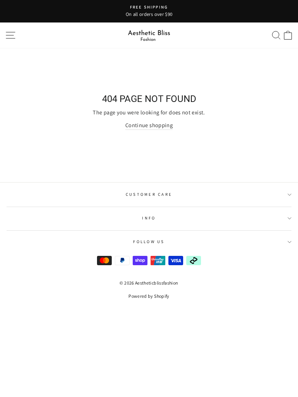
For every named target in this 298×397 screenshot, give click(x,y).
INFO (149, 218)
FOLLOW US (149, 241)
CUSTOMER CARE (149, 194)
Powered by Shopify (149, 296)
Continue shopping (149, 125)
